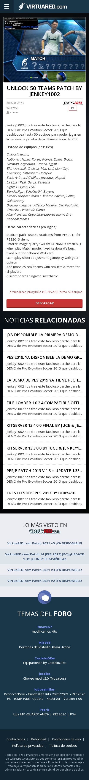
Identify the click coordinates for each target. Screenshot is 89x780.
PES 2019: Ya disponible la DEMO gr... (44, 357)
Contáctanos (15, 739)
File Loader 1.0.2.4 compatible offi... (44, 402)
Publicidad (38, 739)
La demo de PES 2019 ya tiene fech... (43, 380)
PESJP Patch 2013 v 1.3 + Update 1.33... (44, 470)
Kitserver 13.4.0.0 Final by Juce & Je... (44, 425)
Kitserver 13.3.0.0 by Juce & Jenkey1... (44, 448)
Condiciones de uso (66, 739)
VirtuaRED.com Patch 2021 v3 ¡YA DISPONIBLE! (44, 570)
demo (63, 292)
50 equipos (75, 292)
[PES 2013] (73, 103)
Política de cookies (63, 745)
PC (73, 108)
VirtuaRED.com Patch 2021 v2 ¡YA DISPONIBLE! (44, 581)
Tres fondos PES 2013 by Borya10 (40, 492)
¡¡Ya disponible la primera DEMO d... (43, 334)
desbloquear (18, 292)
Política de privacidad (27, 745)
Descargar (44, 303)
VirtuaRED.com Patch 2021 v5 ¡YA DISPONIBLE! (44, 543)
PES (44, 292)
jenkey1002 (34, 292)
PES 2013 (53, 292)
